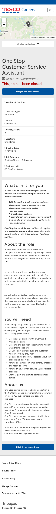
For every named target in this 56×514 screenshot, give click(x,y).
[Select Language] (50, 10)
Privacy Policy (9, 470)
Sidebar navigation (26, 44)
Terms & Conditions (11, 462)
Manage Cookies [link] (10, 486)
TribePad (9, 504)
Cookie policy (8, 478)
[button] (28, 24)
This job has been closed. (28, 91)
